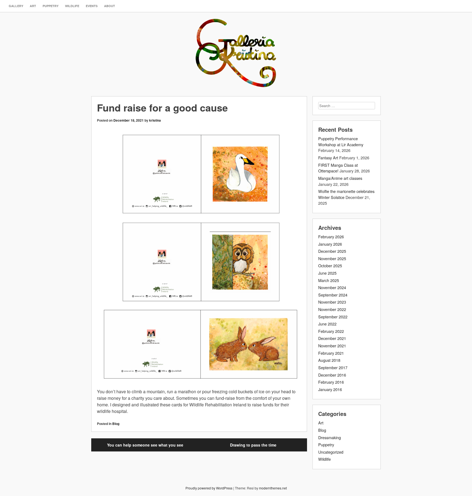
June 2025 (327, 273)
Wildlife (72, 6)
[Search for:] (346, 105)
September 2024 (332, 295)
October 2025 (330, 265)
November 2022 (332, 309)
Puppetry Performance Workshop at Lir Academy (340, 141)
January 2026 (330, 244)
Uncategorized (330, 452)
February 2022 (331, 331)
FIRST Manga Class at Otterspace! (338, 168)
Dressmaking (329, 437)
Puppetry (50, 6)
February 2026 (331, 236)
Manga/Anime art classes (340, 178)
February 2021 (331, 353)
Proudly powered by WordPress (208, 488)
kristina (155, 120)
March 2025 (328, 280)
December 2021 (332, 338)
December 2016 (332, 375)
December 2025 (332, 251)
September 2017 (332, 367)
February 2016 (331, 382)
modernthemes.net (273, 488)
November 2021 (332, 345)
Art (33, 6)
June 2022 (327, 324)
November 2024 (332, 287)
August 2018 (329, 360)
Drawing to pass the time (253, 445)
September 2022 (332, 316)
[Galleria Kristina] (236, 81)
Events (92, 6)
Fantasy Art (328, 157)
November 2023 (332, 302)
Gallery (16, 6)
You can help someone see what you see (145, 445)
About (109, 6)
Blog (115, 423)
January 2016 (330, 389)
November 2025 (332, 258)
